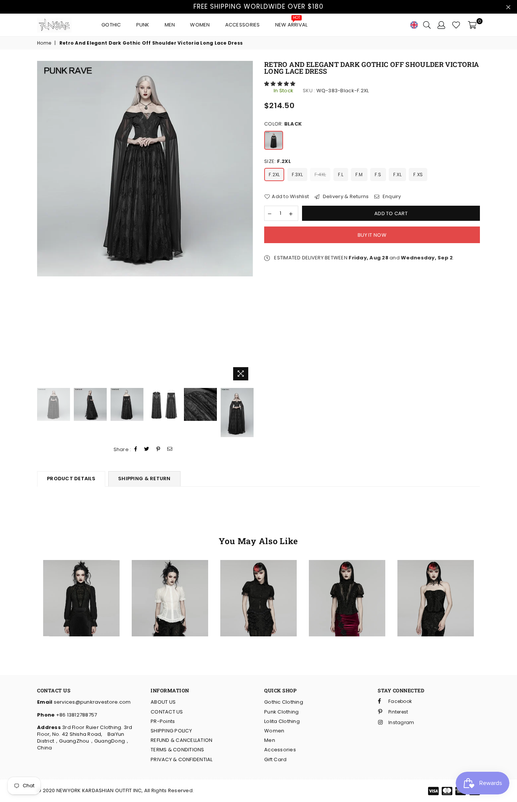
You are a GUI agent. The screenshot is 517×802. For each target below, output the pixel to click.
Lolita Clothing (282, 721)
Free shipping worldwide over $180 (258, 6)
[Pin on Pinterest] (158, 449)
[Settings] (441, 25)
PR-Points (163, 721)
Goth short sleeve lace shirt (258, 576)
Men (170, 24)
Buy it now (372, 235)
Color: (283, 124)
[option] (145, 168)
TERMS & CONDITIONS (177, 749)
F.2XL (274, 174)
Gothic (111, 24)
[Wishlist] (456, 25)
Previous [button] (43, 222)
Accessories (242, 24)
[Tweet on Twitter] (146, 449)
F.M (359, 174)
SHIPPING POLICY (171, 730)
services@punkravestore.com (91, 702)
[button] (280, 83)
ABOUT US (163, 702)
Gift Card (275, 759)
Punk (142, 24)
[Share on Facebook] (135, 449)
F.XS (418, 174)
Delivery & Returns (345, 196)
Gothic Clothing (283, 702)
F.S (378, 174)
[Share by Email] (169, 449)
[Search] (427, 25)
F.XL (397, 174)
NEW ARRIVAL (291, 22)
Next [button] (246, 222)
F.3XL (297, 174)
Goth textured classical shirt (170, 576)
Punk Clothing (281, 711)
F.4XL (320, 174)
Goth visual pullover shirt (81, 575)
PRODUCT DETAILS (71, 478)
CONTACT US (167, 711)
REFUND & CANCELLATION (181, 740)
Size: (277, 161)
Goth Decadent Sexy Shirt (347, 575)
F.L (341, 174)
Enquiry (391, 196)
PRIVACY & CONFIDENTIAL (182, 759)
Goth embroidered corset (436, 575)
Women (200, 24)
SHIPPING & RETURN (144, 478)
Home (44, 43)
